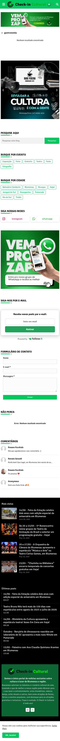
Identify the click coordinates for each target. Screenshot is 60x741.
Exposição (7, 161)
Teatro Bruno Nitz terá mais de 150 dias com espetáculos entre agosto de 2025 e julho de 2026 (30, 608)
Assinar (30, 329)
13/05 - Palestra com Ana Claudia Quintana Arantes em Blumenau (31, 649)
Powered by (22, 339)
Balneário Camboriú (11, 187)
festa (48, 161)
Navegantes (25, 192)
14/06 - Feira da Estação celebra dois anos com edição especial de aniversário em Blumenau (36, 513)
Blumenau (29, 187)
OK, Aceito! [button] (10, 735)
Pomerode (39, 192)
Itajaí (52, 187)
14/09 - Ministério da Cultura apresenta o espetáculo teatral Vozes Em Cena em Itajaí (26, 621)
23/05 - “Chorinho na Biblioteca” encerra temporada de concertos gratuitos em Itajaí (36, 566)
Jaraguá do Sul (9, 192)
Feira (18, 161)
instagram (17, 218)
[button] (57, 4)
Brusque (42, 187)
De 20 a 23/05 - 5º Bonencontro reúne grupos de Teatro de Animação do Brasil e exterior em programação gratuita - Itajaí (36, 530)
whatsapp (47, 218)
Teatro (39, 161)
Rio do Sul (7, 197)
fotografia (6, 166)
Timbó (18, 197)
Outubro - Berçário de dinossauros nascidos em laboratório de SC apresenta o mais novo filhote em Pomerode (30, 634)
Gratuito (28, 161)
